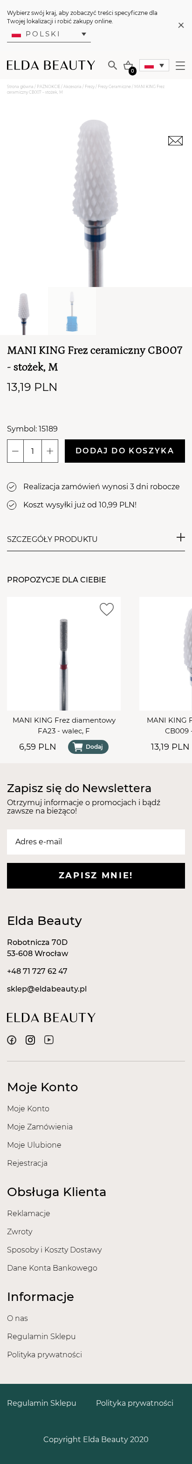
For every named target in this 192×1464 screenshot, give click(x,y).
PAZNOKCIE (48, 86)
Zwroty (19, 1231)
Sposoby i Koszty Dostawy (54, 1249)
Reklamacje (28, 1213)
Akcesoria (72, 86)
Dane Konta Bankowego (52, 1268)
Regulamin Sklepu (41, 1336)
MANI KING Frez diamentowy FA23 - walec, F (64, 725)
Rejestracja (27, 1163)
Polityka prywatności (44, 1354)
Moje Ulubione (34, 1145)
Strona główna (20, 86)
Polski (43, 33)
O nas (17, 1318)
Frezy (90, 86)
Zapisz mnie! (96, 875)
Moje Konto (28, 1108)
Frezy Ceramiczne (114, 86)
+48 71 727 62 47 (37, 971)
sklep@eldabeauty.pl (47, 989)
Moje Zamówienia (40, 1126)
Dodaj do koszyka (124, 450)
